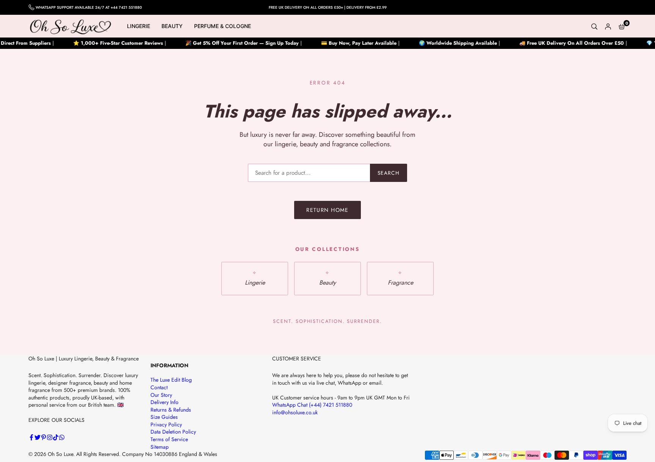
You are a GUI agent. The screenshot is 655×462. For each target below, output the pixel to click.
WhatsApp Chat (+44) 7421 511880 (312, 405)
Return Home (327, 210)
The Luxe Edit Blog (171, 380)
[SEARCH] (594, 26)
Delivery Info (164, 402)
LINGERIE (138, 26)
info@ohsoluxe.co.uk (295, 412)
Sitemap (159, 447)
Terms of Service (169, 439)
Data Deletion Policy (173, 431)
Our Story (161, 395)
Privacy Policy (166, 424)
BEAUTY (172, 26)
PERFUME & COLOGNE (222, 26)
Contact (159, 387)
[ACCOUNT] (608, 26)
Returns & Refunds (170, 409)
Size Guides (164, 417)
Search (389, 173)
